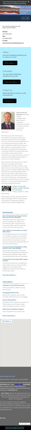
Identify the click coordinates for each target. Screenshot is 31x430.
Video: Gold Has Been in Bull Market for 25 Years (20, 188)
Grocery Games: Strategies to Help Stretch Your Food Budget (15, 247)
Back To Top (23, 423)
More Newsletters (9, 275)
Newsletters (8, 212)
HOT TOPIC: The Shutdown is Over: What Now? (15, 231)
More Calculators (9, 316)
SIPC (21, 384)
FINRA (17, 384)
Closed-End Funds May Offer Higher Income (15, 260)
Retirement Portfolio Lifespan (13, 309)
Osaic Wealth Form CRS (7, 376)
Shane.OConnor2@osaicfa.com (13, 43)
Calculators (8, 282)
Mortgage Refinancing (11, 292)
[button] (25, 18)
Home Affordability (9, 300)
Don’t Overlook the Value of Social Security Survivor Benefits (15, 216)
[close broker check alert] (28, 1)
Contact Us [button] (9, 101)
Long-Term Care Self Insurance (13, 285)
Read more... (21, 202)
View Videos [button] (9, 63)
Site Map (3, 418)
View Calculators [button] (11, 82)
